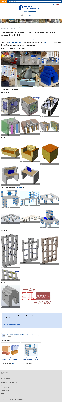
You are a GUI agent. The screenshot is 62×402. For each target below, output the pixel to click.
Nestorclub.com (20, 399)
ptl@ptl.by (3, 393)
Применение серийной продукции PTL (15, 27)
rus (55, 4)
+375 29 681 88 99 (14, 321)
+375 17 (30, 12)
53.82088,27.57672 (6, 385)
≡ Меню (4, 1)
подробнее (19, 187)
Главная (3, 27)
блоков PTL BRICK (49, 42)
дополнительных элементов (16, 42)
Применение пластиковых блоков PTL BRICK (35, 27)
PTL (12, 363)
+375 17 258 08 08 (14, 318)
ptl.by (2, 396)
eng (59, 4)
